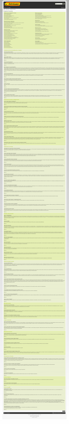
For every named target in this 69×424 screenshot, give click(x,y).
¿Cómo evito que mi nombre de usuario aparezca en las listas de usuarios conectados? (14, 22)
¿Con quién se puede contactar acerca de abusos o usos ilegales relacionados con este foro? (46, 43)
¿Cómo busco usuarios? (38, 30)
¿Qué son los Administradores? (38, 13)
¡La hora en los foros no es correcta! (8, 23)
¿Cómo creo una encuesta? (7, 32)
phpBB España (37, 416)
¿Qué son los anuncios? (7, 45)
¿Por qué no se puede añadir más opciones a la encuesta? (10, 33)
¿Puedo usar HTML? (6, 42)
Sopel (36, 415)
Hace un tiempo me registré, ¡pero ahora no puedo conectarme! (11, 17)
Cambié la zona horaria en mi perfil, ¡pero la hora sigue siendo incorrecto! (12, 24)
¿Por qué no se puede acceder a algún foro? (9, 34)
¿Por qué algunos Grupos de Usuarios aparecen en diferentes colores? (43, 17)
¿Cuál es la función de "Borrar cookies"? (8, 19)
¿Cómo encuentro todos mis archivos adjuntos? (40, 39)
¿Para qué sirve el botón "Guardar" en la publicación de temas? (11, 37)
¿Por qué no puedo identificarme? (8, 16)
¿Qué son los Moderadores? (38, 14)
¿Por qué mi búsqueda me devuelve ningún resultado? (41, 29)
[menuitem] (10, 7)
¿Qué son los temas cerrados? (7, 46)
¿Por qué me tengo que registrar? (8, 13)
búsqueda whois (6, 400)
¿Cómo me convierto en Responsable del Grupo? (40, 16)
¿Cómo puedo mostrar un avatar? (8, 26)
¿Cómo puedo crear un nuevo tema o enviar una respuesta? (11, 30)
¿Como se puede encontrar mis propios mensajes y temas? (42, 31)
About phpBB (5, 390)
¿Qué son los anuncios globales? (8, 44)
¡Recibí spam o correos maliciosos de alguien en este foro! (41, 22)
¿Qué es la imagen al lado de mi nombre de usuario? (10, 25)
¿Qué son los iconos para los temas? (8, 47)
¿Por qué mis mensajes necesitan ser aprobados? (9, 38)
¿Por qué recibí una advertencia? (8, 36)
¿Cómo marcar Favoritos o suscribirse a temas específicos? (42, 34)
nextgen (38, 415)
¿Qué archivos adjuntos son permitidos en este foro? (41, 38)
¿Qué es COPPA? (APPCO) (7, 14)
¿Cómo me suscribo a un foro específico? (40, 35)
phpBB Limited (34, 389)
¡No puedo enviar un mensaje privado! (39, 21)
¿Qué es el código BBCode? (7, 41)
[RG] (12, 4)
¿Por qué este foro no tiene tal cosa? (39, 42)
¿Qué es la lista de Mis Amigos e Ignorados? (40, 25)
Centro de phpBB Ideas (40, 394)
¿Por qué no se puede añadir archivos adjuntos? (9, 35)
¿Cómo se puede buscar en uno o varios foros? (40, 28)
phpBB (30, 122)
